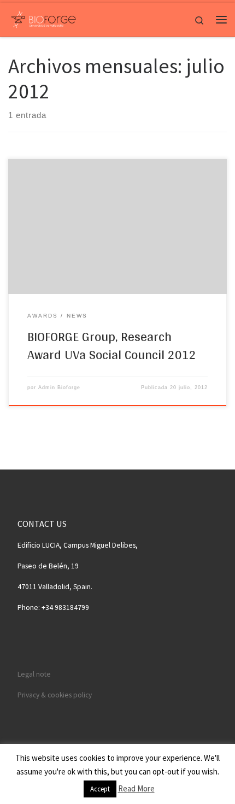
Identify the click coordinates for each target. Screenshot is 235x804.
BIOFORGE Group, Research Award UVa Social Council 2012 (111, 345)
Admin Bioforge (59, 387)
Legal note (34, 674)
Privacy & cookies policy (54, 695)
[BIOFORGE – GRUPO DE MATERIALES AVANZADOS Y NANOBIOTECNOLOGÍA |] (43, 18)
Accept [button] (100, 789)
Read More (136, 788)
